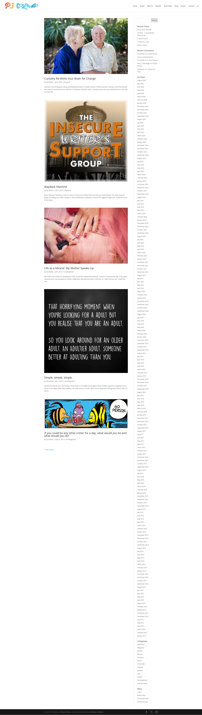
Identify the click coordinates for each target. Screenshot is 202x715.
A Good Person (142, 39)
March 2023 (141, 214)
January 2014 (141, 571)
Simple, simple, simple (58, 377)
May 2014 (140, 558)
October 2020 (142, 308)
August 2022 (141, 236)
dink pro (140, 654)
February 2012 (142, 633)
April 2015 (140, 522)
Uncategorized (69, 272)
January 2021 (141, 298)
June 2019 (140, 360)
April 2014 (140, 561)
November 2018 (142, 382)
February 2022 (142, 256)
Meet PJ (150, 6)
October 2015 (142, 503)
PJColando (49, 82)
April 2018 (140, 405)
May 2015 (140, 519)
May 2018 (140, 402)
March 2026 (141, 97)
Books (142, 6)
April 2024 (140, 171)
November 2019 (142, 343)
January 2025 (141, 142)
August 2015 (141, 509)
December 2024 (142, 145)
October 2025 (142, 113)
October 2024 (142, 152)
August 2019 (141, 353)
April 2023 (140, 210)
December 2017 (142, 418)
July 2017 (140, 434)
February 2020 (142, 334)
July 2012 (140, 620)
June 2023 (140, 204)
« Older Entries (49, 450)
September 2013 (143, 584)
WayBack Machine (55, 187)
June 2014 (140, 555)
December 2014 (142, 535)
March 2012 (141, 629)
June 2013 (140, 594)
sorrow (139, 677)
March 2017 (141, 447)
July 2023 (140, 201)
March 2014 (141, 564)
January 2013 (141, 610)
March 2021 (141, 291)
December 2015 (142, 496)
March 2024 (141, 175)
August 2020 (141, 314)
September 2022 (143, 233)
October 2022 (142, 230)
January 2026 (141, 103)
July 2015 (140, 512)
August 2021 (141, 275)
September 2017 (143, 428)
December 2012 (142, 613)
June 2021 (140, 282)
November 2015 (142, 499)
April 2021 (140, 288)
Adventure (140, 644)
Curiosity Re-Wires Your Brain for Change (70, 78)
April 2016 (140, 483)
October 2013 (142, 581)
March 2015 (141, 525)
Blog (176, 6)
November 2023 (142, 188)
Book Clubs (168, 6)
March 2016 (141, 486)
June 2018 (140, 399)
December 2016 (142, 457)
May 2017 (140, 441)
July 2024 (140, 162)
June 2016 (140, 477)
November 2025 (142, 110)
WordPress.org (142, 702)
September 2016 (143, 467)
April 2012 (140, 626)
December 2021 (142, 262)
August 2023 (141, 197)
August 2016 (141, 470)
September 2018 (143, 389)
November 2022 (142, 227)
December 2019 (142, 340)
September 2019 (143, 350)
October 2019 (142, 347)
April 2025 (140, 132)
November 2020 (142, 304)
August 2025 (141, 119)
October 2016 (142, 464)
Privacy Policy (65, 712)
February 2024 (142, 178)
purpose (140, 670)
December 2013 (142, 574)
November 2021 (142, 266)
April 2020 (140, 327)
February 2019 (142, 373)
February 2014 (142, 568)
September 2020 (143, 311)
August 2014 (141, 548)
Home (135, 6)
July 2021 (140, 278)
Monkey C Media (97, 712)
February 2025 (142, 139)
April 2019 (140, 366)
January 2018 (141, 415)
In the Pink (140, 664)
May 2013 (140, 597)
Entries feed (141, 695)
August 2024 (141, 158)
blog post (67, 82)
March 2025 (141, 136)
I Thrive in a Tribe (143, 42)
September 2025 (143, 116)
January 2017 (141, 454)
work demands (142, 683)
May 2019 (140, 363)
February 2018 (142, 412)
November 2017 (142, 421)
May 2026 (140, 90)
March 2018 (141, 408)
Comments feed (142, 698)
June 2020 (140, 321)
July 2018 (140, 395)
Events (183, 6)
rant (138, 674)
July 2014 (140, 551)
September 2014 (143, 545)
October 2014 (142, 542)
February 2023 (142, 217)
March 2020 (141, 330)
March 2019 (141, 369)
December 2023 (142, 184)
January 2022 (141, 259)
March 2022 (141, 253)
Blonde (139, 651)
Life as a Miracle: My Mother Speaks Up (69, 268)
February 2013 (142, 607)
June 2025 (140, 126)
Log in (139, 692)
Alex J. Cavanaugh (143, 63)
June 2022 (140, 243)
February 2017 (142, 451)
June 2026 (140, 87)
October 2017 (142, 425)
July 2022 (140, 239)
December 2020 (142, 301)
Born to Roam (142, 45)
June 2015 (140, 516)
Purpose (140, 667)
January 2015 (141, 532)
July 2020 (140, 318)
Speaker (158, 6)
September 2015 (143, 506)
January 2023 (141, 220)
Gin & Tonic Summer (144, 30)
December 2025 (142, 106)
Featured (140, 657)
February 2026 (142, 100)
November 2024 (142, 149)
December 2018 (142, 379)
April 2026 (140, 93)
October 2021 (142, 269)
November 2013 (142, 577)
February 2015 (142, 529)
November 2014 (142, 538)
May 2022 (140, 246)
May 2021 (140, 285)
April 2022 (140, 249)
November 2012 (142, 616)
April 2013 (140, 600)
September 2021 (143, 272)
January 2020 (141, 337)
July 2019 (140, 356)
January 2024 (141, 181)
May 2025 (140, 129)
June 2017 (140, 438)
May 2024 (140, 168)
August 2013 (141, 587)
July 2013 (140, 590)
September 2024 (143, 155)
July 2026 (140, 84)
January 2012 (141, 636)
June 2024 (140, 165)
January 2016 (141, 493)
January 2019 (141, 376)
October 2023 (142, 191)
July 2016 (140, 473)
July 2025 (140, 123)
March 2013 (141, 603)
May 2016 (140, 480)
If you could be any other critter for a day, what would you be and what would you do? (85, 434)
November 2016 (142, 460)
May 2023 (140, 207)
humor (139, 661)
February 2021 (142, 295)
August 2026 (141, 80)
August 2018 (141, 392)
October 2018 (142, 386)
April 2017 (140, 444)
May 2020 (140, 324)
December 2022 (142, 223)
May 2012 (140, 623)
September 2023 (143, 194)
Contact (191, 6)
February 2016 (142, 490)
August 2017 (141, 431)
